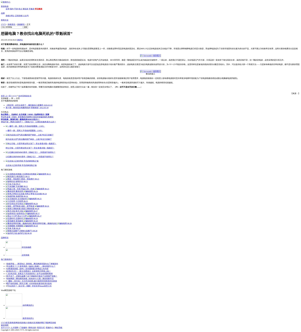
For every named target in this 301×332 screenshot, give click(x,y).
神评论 (20, 40)
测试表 (25, 9)
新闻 (12, 323)
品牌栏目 (4, 238)
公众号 (26, 16)
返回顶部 (4, 325)
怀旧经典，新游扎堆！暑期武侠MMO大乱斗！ (20, 119)
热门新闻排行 (6, 259)
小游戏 (29, 323)
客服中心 (49, 328)
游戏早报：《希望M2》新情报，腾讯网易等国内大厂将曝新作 (32, 264)
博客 (42, 323)
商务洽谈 (32, 328)
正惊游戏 (19, 16)
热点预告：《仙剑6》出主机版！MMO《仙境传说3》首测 (25, 114)
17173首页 (5, 323)
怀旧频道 (38, 9)
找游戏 (23, 323)
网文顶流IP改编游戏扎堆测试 (41, 117)
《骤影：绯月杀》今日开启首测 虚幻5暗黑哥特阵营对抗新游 (32, 281)
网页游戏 (52, 323)
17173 (3, 24)
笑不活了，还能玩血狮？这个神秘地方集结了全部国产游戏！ (32, 276)
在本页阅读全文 (25, 96)
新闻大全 (4, 20)
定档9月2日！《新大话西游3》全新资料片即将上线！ (29, 271)
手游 (16, 9)
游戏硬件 (21, 24)
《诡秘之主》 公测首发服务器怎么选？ (40, 122)
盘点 (20, 9)
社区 (34, 323)
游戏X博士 (10, 16)
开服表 (31, 9)
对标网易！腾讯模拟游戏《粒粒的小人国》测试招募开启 (30, 279)
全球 (7, 9)
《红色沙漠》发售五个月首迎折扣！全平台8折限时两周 (30, 274)
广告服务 (23, 328)
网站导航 (58, 328)
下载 (46, 323)
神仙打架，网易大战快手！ (12, 122)
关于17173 (5, 328)
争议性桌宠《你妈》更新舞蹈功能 (15, 117)
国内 (12, 9)
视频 (38, 323)
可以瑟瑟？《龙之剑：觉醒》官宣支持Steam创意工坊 (30, 286)
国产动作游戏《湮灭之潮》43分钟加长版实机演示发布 (29, 284)
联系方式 (41, 328)
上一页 (8, 96)
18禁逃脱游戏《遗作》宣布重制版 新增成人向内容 (27, 269)
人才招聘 (14, 328)
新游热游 (4, 6)
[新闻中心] (5, 2)
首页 (3, 96)
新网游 (17, 323)
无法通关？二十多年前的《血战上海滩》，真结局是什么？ (31, 266)
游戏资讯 (11, 24)
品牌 (3, 13)
